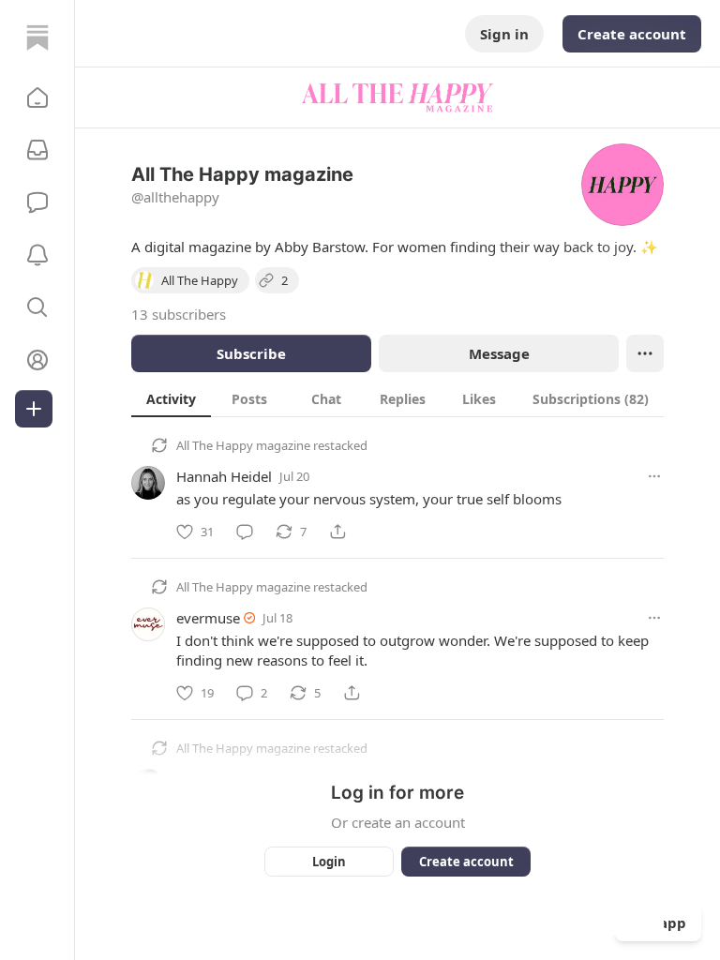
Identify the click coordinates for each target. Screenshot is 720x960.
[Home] (37, 37)
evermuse (208, 617)
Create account (632, 33)
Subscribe (251, 353)
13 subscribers (178, 314)
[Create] (33, 409)
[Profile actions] (645, 353)
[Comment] (245, 532)
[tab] (171, 398)
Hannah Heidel (224, 476)
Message (499, 353)
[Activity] (37, 255)
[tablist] (397, 398)
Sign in (504, 33)
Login (329, 861)
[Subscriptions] (37, 150)
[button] (37, 97)
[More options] (654, 476)
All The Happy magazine (243, 445)
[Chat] (37, 202)
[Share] (337, 532)
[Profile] (37, 360)
